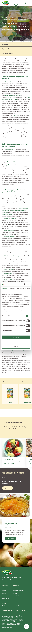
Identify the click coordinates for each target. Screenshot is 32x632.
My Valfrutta (5, 598)
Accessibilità (16, 596)
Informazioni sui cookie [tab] (23, 288)
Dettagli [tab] (12, 288)
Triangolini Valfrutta (18, 590)
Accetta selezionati (16, 342)
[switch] (28, 320)
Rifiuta (16, 346)
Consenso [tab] (4, 288)
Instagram (12, 606)
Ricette (4, 593)
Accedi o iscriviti (10, 538)
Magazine (8, 17)
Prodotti (4, 590)
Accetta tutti (16, 337)
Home (3, 17)
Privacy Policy (15, 610)
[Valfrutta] (6, 3)
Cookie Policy (6, 610)
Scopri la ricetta (7, 488)
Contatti (15, 593)
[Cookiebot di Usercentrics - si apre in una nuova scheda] (23, 284)
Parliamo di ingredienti (17, 17)
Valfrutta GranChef (18, 588)
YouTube (18, 606)
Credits (23, 610)
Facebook (4, 606)
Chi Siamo (5, 588)
